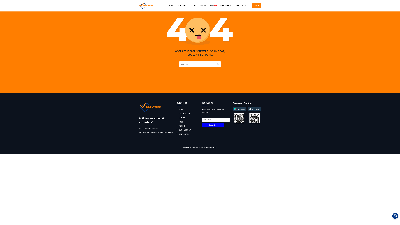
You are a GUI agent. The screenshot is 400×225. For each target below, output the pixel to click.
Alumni (193, 6)
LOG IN (256, 6)
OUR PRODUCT (185, 130)
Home (171, 6)
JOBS (213, 6)
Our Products (226, 6)
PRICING (182, 126)
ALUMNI (182, 118)
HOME (181, 110)
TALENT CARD (184, 114)
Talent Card (182, 6)
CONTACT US (184, 134)
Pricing (203, 6)
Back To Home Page (198, 74)
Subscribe (212, 125)
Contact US (241, 6)
